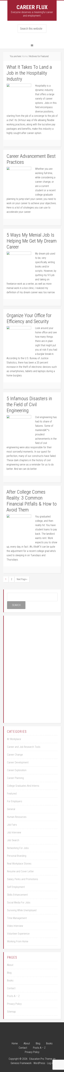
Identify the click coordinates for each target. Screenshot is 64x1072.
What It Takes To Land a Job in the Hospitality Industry (29, 73)
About (10, 965)
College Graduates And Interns (23, 785)
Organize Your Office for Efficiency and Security (29, 318)
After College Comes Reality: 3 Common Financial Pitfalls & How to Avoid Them (32, 501)
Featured (12, 793)
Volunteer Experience (18, 933)
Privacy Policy (14, 1003)
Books (10, 980)
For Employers (14, 801)
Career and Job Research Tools (23, 746)
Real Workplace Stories (19, 863)
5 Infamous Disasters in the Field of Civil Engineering (29, 404)
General (11, 809)
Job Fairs (12, 824)
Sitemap (11, 1011)
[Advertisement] (32, 668)
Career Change (15, 754)
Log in (50, 1063)
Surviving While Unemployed (21, 910)
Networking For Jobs (18, 848)
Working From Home (17, 941)
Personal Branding (16, 855)
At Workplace (14, 739)
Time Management (17, 918)
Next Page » (22, 579)
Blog (9, 972)
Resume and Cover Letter (20, 871)
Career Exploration (16, 770)
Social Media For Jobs (18, 902)
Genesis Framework (21, 1063)
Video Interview (15, 925)
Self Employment (16, 887)
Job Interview (14, 832)
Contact (11, 988)
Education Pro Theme (40, 1058)
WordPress (39, 1063)
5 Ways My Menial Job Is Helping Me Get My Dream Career (32, 241)
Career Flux (32, 7)
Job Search (13, 840)
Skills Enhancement (17, 894)
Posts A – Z (13, 996)
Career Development (18, 762)
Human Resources (16, 816)
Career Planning (15, 778)
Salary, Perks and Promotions (22, 879)
